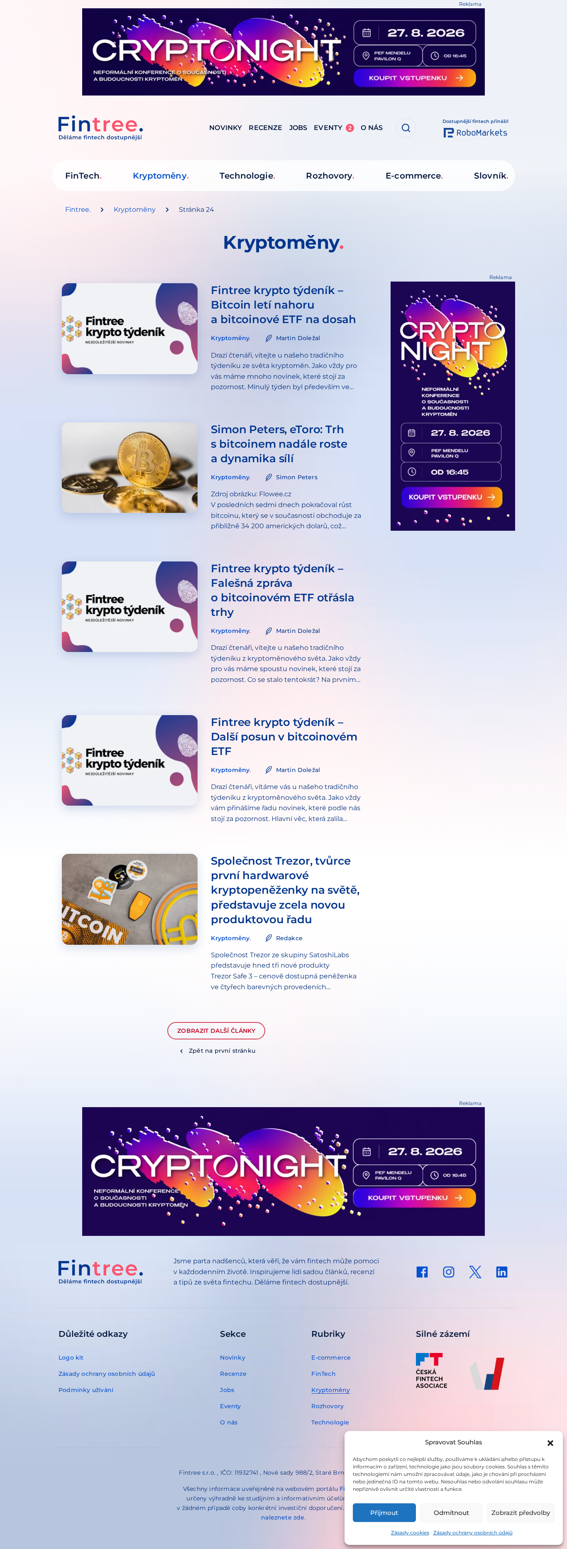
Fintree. (77, 209)
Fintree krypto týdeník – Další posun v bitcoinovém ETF (284, 737)
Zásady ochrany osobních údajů (473, 1532)
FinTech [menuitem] (82, 176)
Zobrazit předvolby (520, 1513)
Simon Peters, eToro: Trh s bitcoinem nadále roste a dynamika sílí (279, 444)
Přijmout (384, 1513)
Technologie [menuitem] (246, 176)
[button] (550, 1442)
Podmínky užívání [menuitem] (86, 1390)
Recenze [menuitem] (265, 128)
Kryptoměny (135, 209)
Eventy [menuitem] (333, 128)
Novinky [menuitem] (225, 128)
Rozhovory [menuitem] (329, 176)
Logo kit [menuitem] (71, 1357)
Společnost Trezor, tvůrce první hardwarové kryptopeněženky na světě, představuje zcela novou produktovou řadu (285, 890)
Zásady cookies (410, 1532)
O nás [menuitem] (372, 128)
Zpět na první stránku (222, 1050)
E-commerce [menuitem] (413, 176)
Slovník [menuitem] (490, 176)
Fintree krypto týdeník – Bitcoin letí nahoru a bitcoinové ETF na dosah (283, 305)
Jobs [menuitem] (298, 128)
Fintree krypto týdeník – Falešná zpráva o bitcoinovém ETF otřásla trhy (282, 590)
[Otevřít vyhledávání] (406, 128)
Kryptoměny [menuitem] (160, 176)
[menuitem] (422, 1272)
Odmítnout (451, 1513)
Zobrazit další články (216, 1030)
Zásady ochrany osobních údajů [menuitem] (107, 1373)
